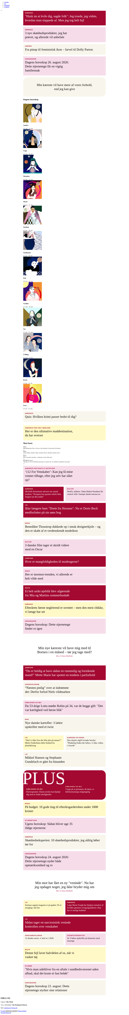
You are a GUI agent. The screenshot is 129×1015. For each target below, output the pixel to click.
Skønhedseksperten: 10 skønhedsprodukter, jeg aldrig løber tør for (62, 842)
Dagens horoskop (30, 99)
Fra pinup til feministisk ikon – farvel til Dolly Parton (59, 49)
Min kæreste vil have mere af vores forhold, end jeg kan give (64, 87)
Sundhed (6, 7)
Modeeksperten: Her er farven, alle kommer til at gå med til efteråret (42, 448)
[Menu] (1, 10)
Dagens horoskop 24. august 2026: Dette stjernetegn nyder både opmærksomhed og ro (47, 861)
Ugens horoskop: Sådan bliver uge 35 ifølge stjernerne (48, 826)
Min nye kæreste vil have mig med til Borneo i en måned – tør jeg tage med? (64, 650)
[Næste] (25, 103)
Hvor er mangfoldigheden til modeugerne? (52, 561)
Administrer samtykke (11, 1011)
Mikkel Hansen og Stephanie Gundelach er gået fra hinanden (45, 759)
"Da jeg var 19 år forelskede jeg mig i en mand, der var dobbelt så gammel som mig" (46, 461)
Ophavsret (8, 1013)
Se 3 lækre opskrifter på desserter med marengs (83, 939)
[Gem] (24, 450)
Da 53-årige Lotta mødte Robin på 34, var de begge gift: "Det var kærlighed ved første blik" (64, 708)
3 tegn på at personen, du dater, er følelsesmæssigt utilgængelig (79, 790)
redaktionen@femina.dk (10, 1008)
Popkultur (7, 5)
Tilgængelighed (22, 1011)
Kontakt (3, 1011)
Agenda (6, 2)
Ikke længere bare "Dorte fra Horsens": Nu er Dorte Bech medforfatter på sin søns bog (61, 510)
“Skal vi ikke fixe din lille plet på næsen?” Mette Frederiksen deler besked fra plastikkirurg (43, 743)
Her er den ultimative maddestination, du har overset (49, 433)
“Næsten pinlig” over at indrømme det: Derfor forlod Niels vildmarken (47, 690)
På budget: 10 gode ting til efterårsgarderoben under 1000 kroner (61, 809)
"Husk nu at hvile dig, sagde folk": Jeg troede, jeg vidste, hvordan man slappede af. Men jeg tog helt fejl (61, 18)
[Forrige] (24, 103)
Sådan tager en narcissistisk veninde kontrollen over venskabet (48, 924)
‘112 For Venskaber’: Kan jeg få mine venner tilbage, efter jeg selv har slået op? (49, 476)
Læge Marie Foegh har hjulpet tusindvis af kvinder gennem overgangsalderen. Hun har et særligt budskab (85, 907)
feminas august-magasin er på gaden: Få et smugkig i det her (43, 906)
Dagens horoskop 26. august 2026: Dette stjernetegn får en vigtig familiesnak (47, 66)
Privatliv (3, 1013)
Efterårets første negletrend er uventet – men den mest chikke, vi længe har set (64, 609)
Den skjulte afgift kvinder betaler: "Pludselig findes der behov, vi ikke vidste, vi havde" (85, 743)
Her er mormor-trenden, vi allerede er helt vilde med (37, 457)
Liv (5, 3)
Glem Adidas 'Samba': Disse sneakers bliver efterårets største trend (41, 452)
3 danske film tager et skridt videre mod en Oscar (47, 547)
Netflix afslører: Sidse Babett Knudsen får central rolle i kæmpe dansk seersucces (85, 492)
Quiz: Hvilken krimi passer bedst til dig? (50, 416)
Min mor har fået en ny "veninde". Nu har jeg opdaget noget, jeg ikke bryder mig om (64, 885)
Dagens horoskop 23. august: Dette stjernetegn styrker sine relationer (47, 988)
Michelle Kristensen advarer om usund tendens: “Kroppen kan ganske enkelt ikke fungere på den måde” (43, 494)
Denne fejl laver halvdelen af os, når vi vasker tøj (49, 955)
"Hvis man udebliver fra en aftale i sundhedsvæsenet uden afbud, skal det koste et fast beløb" (61, 971)
